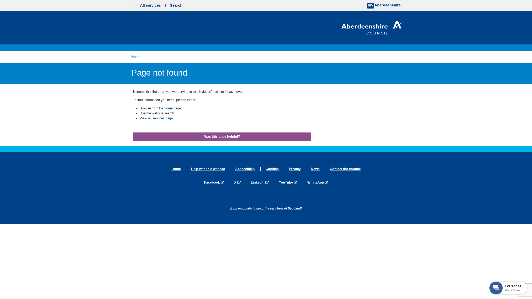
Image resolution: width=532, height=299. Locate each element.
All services (150, 5)
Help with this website (208, 169)
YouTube (290, 182)
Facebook (216, 182)
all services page (160, 118)
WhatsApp (317, 182)
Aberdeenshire (384, 5)
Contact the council (345, 169)
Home (135, 57)
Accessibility (245, 169)
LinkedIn (262, 182)
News (315, 169)
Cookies (272, 169)
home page (172, 108)
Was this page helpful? (222, 136)
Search (176, 5)
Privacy (295, 169)
